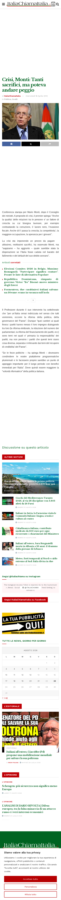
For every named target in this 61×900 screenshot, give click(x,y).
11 (14, 675)
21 (38, 681)
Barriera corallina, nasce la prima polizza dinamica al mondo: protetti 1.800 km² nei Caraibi (29, 484)
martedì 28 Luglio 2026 (30, 762)
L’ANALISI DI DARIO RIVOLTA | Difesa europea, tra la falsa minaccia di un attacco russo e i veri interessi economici (29, 808)
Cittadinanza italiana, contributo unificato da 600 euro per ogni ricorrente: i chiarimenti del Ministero (37, 531)
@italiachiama (31, 588)
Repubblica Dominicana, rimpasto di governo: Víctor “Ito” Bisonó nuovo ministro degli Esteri (31, 282)
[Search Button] (57, 4)
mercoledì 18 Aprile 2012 (37, 96)
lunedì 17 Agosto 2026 (12, 793)
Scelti (15, 99)
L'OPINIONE (7, 782)
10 (6, 675)
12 (22, 675)
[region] (30, 874)
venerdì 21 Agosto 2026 (15, 491)
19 (22, 681)
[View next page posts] (33, 300)
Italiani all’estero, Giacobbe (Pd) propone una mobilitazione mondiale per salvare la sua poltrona (29, 755)
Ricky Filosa (13, 762)
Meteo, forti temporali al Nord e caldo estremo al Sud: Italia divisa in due (36, 560)
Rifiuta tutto (30, 894)
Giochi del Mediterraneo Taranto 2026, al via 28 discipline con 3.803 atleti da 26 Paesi (35, 501)
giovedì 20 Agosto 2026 (26, 565)
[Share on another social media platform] (50, 144)
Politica (7, 99)
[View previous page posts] (28, 300)
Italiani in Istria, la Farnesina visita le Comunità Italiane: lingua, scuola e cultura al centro (36, 516)
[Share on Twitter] (30, 144)
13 (30, 675)
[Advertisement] (30, 42)
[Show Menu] (3, 4)
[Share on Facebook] (11, 144)
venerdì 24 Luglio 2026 (12, 816)
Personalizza (31, 887)
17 (6, 681)
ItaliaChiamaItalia (12, 96)
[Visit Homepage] (30, 4)
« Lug (5, 698)
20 (30, 681)
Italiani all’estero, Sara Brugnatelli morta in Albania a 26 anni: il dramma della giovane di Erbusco (36, 546)
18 (14, 681)
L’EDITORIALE (11, 748)
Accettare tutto (30, 879)
